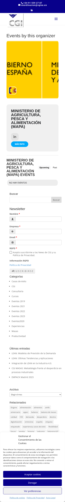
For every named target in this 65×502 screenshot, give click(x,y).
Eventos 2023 (18, 316)
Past (55, 167)
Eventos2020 (18, 321)
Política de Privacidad (35, 497)
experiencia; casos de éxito (34, 426)
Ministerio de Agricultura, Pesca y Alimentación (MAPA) (26, 119)
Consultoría (17, 291)
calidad (14, 417)
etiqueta (49, 422)
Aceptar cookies (32, 474)
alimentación (25, 407)
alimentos (38, 407)
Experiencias (18, 326)
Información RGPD (19, 260)
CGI (13, 286)
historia (31, 431)
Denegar (32, 482)
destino (53, 417)
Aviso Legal (50, 497)
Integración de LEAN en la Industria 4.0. (32, 363)
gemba (22, 431)
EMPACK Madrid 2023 (23, 377)
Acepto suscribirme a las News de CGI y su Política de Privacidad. (34, 254)
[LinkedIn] (32, 11)
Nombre (14, 213)
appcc (25, 412)
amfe (47, 407)
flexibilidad (53, 426)
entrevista (29, 422)
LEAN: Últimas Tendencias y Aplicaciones (32, 358)
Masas (15, 331)
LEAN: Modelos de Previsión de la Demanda (34, 353)
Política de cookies (17, 497)
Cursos (15, 296)
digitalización (16, 422)
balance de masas (48, 412)
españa (39, 422)
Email (12, 237)
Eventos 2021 (18, 306)
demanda (30, 417)
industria (41, 431)
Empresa (14, 226)
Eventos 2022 (18, 311)
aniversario (15, 412)
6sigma (14, 407)
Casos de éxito (19, 281)
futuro (13, 431)
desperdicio (42, 417)
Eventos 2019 (18, 301)
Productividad (19, 336)
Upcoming (44, 167)
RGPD (12, 248)
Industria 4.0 (53, 431)
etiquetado (15, 426)
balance (34, 412)
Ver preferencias (32, 490)
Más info (19, 144)
